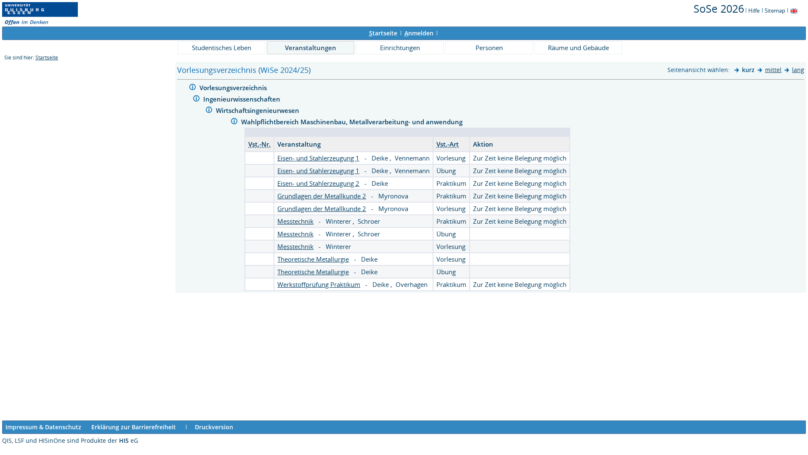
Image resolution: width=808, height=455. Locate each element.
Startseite (46, 57)
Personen (489, 47)
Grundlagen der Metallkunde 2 (321, 196)
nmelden (418, 33)
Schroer (369, 221)
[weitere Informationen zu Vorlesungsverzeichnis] (192, 88)
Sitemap (775, 10)
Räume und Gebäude (578, 47)
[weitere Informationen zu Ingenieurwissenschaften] (196, 100)
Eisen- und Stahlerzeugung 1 (318, 158)
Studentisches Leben (221, 47)
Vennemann (412, 158)
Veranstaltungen (310, 47)
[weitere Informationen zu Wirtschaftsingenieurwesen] (209, 111)
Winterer (339, 221)
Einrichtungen (400, 47)
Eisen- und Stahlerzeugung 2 (318, 183)
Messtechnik (295, 221)
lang (798, 70)
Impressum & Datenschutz (43, 427)
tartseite (383, 33)
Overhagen (412, 284)
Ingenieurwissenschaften (242, 99)
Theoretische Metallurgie (313, 259)
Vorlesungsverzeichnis (233, 87)
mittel (773, 70)
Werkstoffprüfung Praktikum (318, 284)
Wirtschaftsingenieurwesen (258, 110)
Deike (381, 158)
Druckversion (214, 427)
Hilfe (754, 10)
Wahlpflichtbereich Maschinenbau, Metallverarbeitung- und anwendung (352, 122)
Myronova (393, 196)
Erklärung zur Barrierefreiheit (133, 427)
